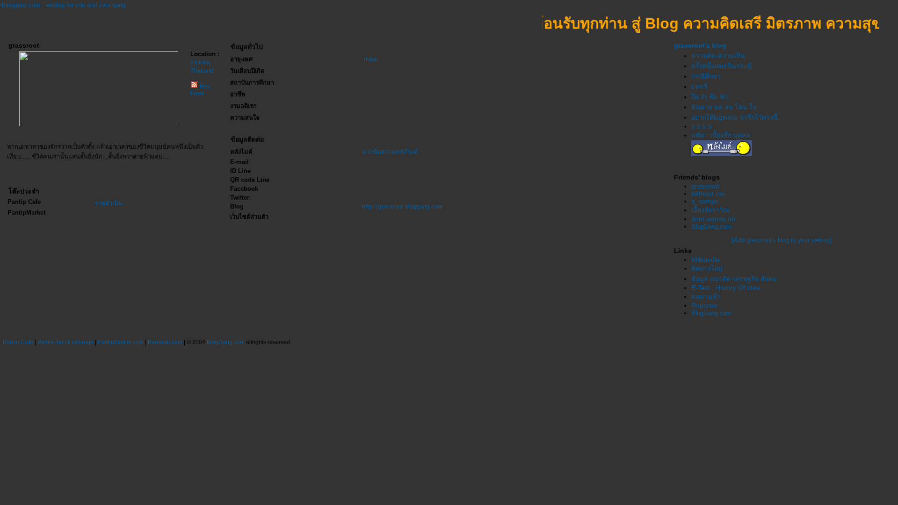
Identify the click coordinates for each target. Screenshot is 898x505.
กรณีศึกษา (706, 76)
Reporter (704, 305)
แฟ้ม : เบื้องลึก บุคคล (720, 135)
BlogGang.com (711, 226)
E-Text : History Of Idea (725, 287)
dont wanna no (713, 219)
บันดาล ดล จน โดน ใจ (723, 107)
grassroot (705, 186)
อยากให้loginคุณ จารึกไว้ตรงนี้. (735, 117)
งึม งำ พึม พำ (709, 97)
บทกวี (699, 86)
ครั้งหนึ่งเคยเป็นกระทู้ (721, 66)
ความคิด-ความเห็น (718, 55)
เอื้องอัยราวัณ (710, 210)
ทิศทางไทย (706, 268)
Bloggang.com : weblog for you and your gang (63, 4)
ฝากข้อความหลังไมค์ (390, 151)
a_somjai (704, 201)
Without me (708, 193)
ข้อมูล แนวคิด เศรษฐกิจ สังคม (733, 278)
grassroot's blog (700, 45)
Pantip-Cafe (18, 342)
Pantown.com (165, 342)
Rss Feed (200, 90)
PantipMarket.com (121, 342)
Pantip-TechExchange (65, 342)
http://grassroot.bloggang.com (402, 206)
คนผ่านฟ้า (706, 296)
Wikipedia (705, 259)
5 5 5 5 (701, 126)
